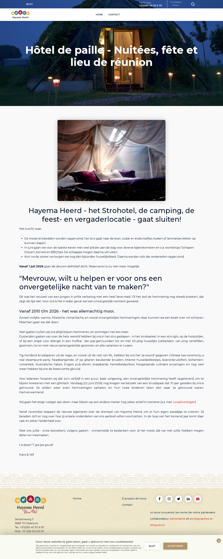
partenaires (177, 518)
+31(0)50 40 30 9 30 (150, 5)
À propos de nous (134, 498)
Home (99, 14)
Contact (114, 14)
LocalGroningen (184, 402)
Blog (29, 4)
